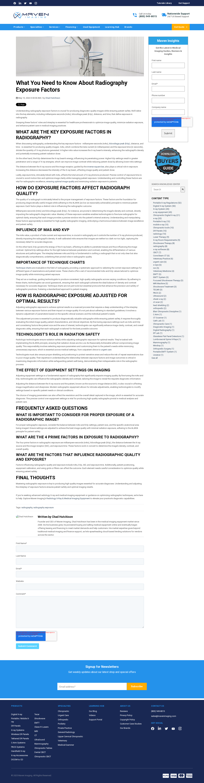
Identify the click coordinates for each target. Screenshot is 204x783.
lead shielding (161, 305)
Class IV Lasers (41, 727)
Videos (92, 715)
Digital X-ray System (164, 206)
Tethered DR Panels (20, 738)
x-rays (157, 265)
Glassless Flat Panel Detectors (168, 336)
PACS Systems (18, 747)
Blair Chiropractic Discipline (167, 311)
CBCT (157, 252)
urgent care (106, 349)
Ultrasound (159, 296)
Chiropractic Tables (43, 748)
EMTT (157, 274)
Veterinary (62, 740)
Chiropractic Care (162, 324)
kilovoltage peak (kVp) (119, 143)
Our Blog (93, 711)
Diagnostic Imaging (163, 327)
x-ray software (161, 249)
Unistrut (158, 355)
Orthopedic (63, 719)
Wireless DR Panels (20, 734)
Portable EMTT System (165, 352)
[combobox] (166, 189)
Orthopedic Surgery (163, 349)
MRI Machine (160, 283)
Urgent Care (63, 715)
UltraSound (39, 739)
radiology (159, 234)
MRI (36, 731)
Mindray (158, 345)
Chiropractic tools (163, 227)
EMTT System (161, 277)
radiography (26, 507)
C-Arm (157, 314)
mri (156, 268)
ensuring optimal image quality (60, 181)
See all (155, 358)
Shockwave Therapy (164, 243)
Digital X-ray (16, 714)
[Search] (183, 189)
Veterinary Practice (163, 258)
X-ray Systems (17, 730)
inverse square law (95, 166)
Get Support (184, 3)
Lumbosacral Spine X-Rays (167, 339)
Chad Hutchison (52, 98)
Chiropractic (63, 711)
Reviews (124, 711)
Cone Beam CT (161, 255)
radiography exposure (43, 507)
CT (35, 735)
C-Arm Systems (18, 742)
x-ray (157, 218)
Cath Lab (158, 321)
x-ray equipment (162, 212)
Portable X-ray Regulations (167, 203)
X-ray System (161, 209)
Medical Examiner (66, 745)
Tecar (36, 714)
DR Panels (160, 231)
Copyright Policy (127, 719)
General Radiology (66, 732)
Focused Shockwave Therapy (168, 280)
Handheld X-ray (18, 751)
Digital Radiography (163, 330)
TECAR (157, 289)
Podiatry (61, 724)
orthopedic (159, 308)
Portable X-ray (161, 221)
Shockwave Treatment (165, 286)
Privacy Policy (126, 715)
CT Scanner (160, 317)
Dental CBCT (40, 752)
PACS (157, 293)
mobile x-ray (160, 224)
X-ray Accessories (19, 755)
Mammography (161, 342)
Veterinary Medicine (163, 271)
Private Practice (65, 728)
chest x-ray (159, 299)
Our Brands (125, 728)
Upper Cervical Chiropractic (70, 736)
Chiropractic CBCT (42, 756)
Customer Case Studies (131, 724)
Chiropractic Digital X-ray (166, 215)
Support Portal (95, 719)
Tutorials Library (164, 3)
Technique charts (24, 268)
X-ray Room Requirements (166, 240)
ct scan (158, 302)
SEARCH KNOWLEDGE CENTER (166, 184)
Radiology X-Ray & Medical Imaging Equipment (68, 498)
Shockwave (39, 718)
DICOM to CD (17, 759)
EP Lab (157, 333)
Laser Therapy (161, 237)
